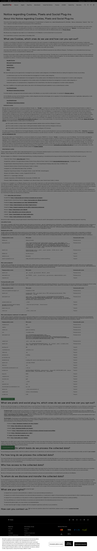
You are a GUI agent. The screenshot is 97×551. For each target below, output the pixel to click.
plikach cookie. (27, 548)
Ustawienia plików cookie (56, 544)
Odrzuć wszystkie (68, 543)
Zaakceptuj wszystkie (80, 544)
